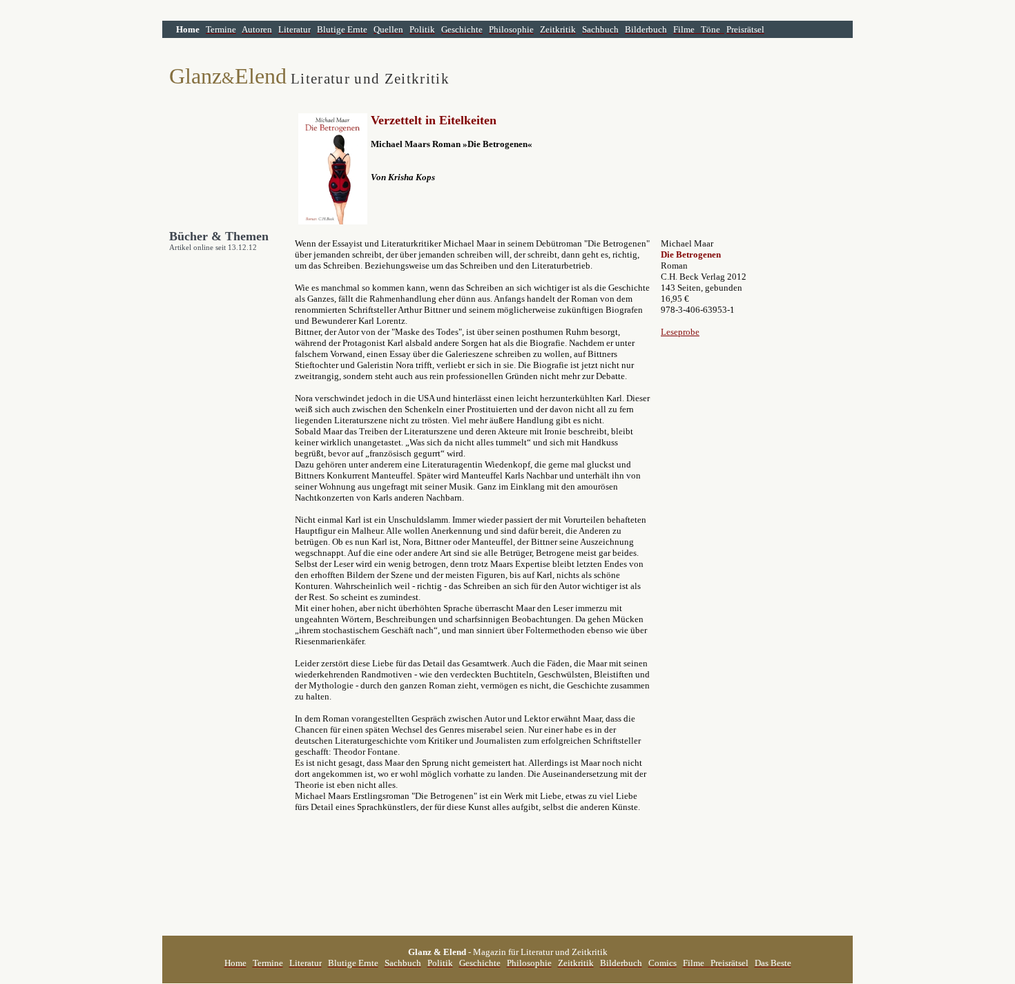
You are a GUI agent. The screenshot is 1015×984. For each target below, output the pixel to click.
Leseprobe (680, 332)
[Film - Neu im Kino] (722, 29)
